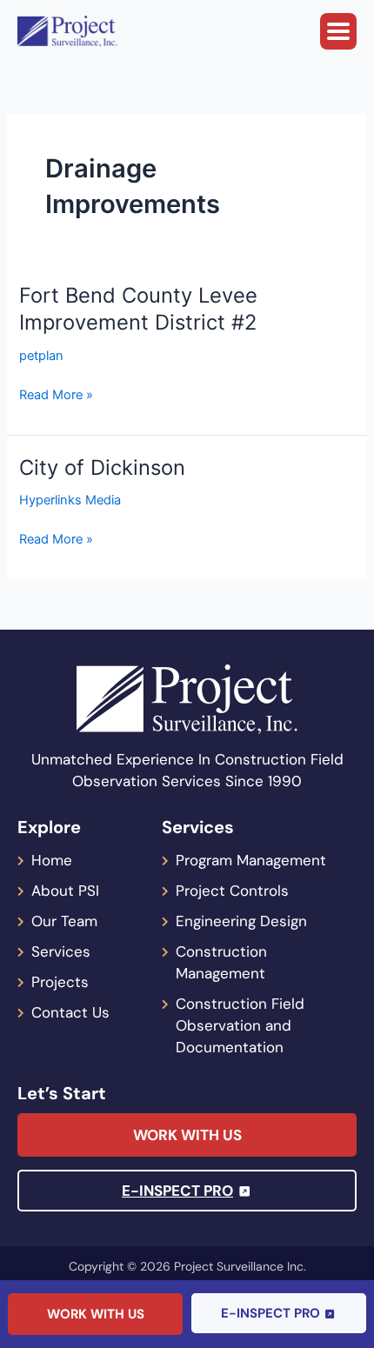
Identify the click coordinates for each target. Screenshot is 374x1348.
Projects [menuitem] (60, 981)
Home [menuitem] (51, 860)
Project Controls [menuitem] (232, 890)
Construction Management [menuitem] (221, 962)
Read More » (56, 394)
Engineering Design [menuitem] (241, 921)
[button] (338, 31)
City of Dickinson (102, 467)
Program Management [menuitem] (251, 860)
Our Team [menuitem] (64, 921)
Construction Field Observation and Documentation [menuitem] (240, 1025)
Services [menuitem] (60, 951)
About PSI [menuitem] (65, 890)
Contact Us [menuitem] (70, 1012)
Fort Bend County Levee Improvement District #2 (138, 309)
